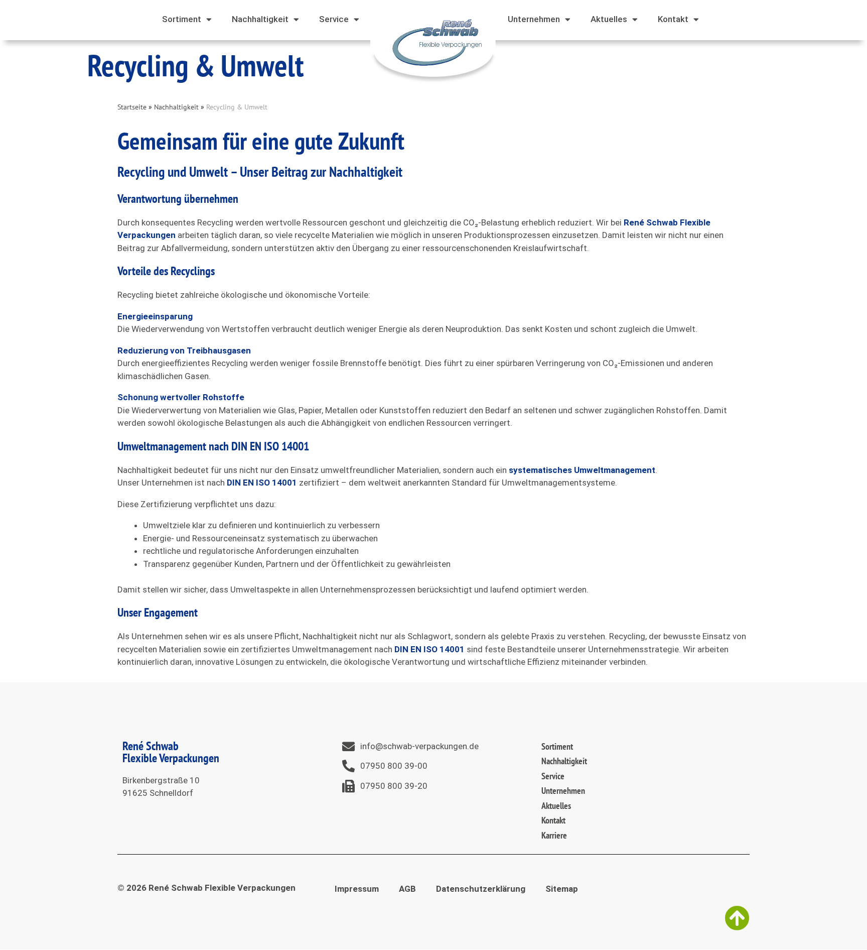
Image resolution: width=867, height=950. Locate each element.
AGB (407, 889)
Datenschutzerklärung (480, 889)
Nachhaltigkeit (176, 106)
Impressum (357, 889)
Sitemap (561, 889)
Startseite (132, 106)
